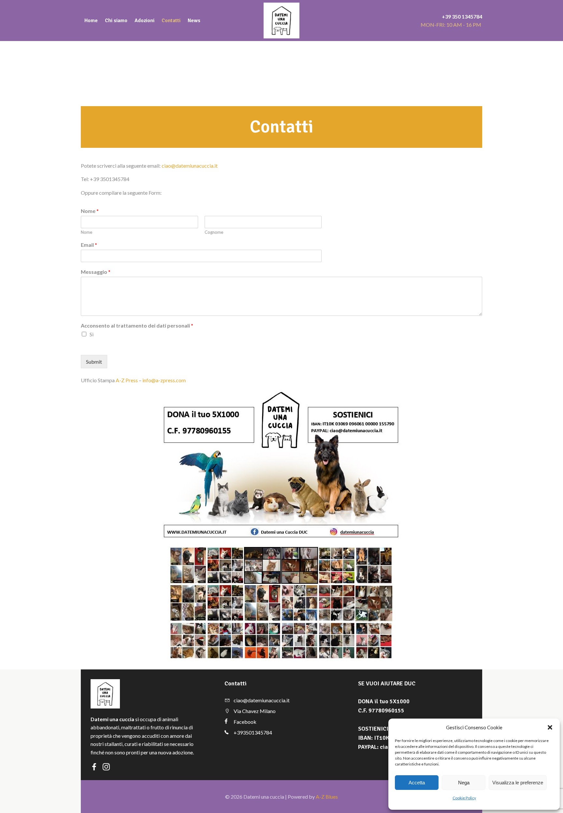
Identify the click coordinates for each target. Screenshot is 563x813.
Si (92, 334)
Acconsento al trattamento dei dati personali (137, 325)
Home (91, 20)
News (194, 20)
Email (89, 245)
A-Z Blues (327, 796)
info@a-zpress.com (164, 380)
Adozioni (144, 20)
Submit (94, 361)
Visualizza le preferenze (517, 782)
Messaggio (95, 272)
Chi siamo (116, 20)
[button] (550, 727)
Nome (90, 211)
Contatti (171, 20)
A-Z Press (127, 380)
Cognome (214, 232)
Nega (463, 782)
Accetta (417, 782)
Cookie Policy (464, 797)
